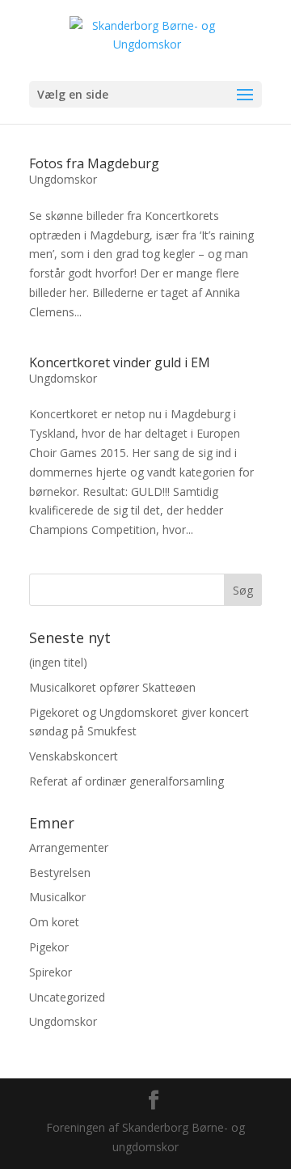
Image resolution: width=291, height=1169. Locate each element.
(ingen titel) (58, 662)
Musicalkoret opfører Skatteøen (112, 687)
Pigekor (49, 947)
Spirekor (50, 972)
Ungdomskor (63, 179)
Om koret (54, 922)
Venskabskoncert (73, 756)
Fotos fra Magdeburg (94, 163)
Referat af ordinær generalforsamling (126, 781)
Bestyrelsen (60, 872)
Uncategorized (67, 997)
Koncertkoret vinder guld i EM (119, 362)
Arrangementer (68, 847)
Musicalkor (57, 896)
